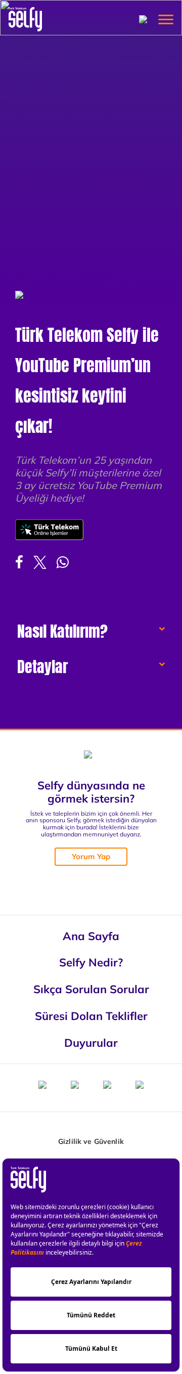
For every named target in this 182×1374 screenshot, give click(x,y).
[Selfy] (25, 19)
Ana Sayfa (91, 936)
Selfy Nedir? (91, 962)
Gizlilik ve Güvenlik (91, 1141)
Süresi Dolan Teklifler (91, 1016)
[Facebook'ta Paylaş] (19, 562)
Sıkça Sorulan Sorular (91, 989)
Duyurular (91, 1042)
